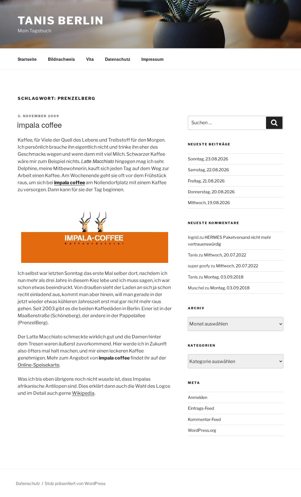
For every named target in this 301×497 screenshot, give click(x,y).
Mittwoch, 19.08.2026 (209, 202)
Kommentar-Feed (204, 419)
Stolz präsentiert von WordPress (75, 483)
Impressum (152, 59)
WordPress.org (202, 430)
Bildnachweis (61, 59)
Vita (90, 59)
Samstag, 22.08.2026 (208, 169)
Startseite (27, 59)
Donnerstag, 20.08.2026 (211, 191)
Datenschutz (117, 59)
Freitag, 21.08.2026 (206, 180)
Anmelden (197, 397)
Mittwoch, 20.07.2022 (225, 254)
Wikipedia (83, 393)
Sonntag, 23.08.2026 (208, 158)
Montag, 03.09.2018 (223, 276)
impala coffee (39, 124)
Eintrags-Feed (201, 408)
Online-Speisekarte (38, 365)
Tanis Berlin (61, 20)
